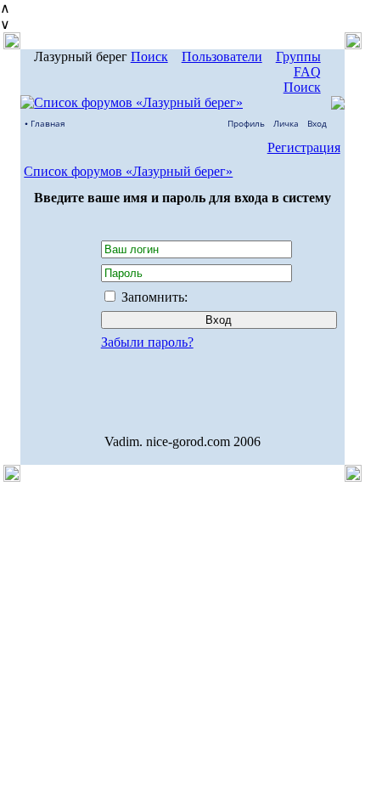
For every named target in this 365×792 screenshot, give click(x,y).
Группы (298, 56)
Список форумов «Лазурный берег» (128, 171)
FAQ (307, 72)
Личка (286, 123)
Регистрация (303, 147)
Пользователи (222, 56)
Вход (317, 123)
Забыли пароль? (147, 342)
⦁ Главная (45, 123)
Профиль (246, 123)
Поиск (149, 56)
